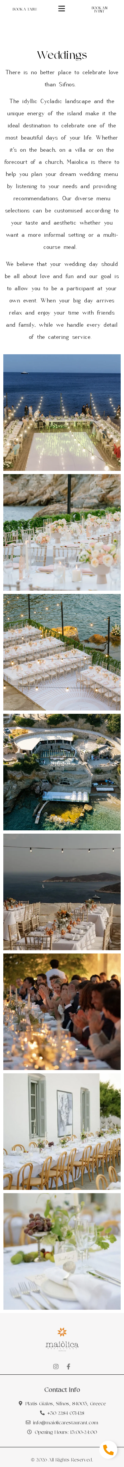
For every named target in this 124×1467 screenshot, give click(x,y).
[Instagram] (56, 1366)
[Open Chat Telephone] (108, 1450)
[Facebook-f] (68, 1366)
